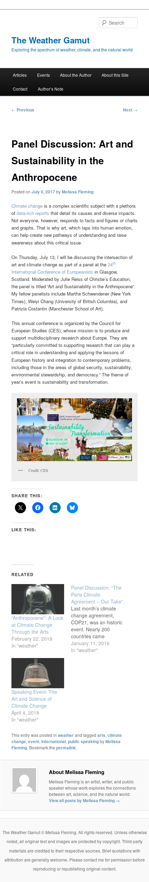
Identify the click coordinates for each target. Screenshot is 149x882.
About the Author (75, 75)
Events (43, 75)
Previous (22, 110)
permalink (66, 747)
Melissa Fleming (78, 192)
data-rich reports (33, 213)
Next (130, 110)
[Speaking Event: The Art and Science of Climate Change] (37, 673)
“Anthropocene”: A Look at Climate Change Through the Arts (37, 624)
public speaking (83, 741)
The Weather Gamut (50, 40)
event (33, 741)
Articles (20, 75)
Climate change (27, 205)
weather (66, 735)
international (53, 741)
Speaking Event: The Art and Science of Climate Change (34, 698)
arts (101, 735)
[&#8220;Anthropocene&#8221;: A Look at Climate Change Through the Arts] (37, 599)
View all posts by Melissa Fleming (84, 800)
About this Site (115, 75)
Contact (20, 89)
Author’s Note (50, 89)
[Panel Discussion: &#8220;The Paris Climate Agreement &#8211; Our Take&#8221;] (101, 619)
